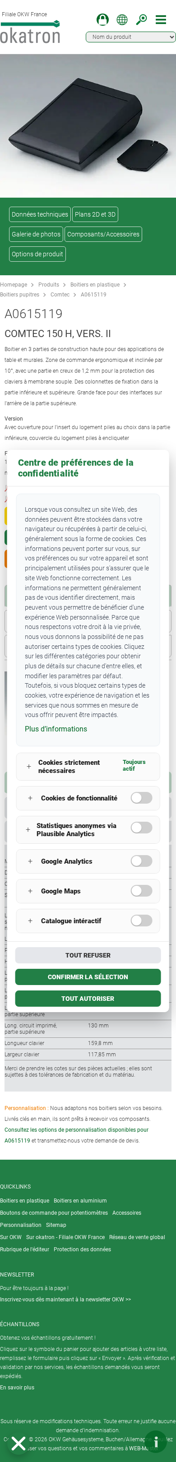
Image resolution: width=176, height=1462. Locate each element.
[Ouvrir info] (155, 1441)
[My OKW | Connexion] (103, 20)
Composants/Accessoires (103, 234)
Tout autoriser (87, 998)
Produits (48, 285)
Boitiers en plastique (95, 285)
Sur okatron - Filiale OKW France (65, 1237)
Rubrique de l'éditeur (24, 1249)
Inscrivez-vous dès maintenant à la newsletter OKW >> (65, 1299)
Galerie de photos (36, 234)
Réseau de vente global (137, 1237)
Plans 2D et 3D (95, 214)
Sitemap (56, 1225)
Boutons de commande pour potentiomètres (54, 1213)
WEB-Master (143, 1448)
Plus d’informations (56, 729)
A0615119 (94, 294)
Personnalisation (21, 1225)
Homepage (13, 285)
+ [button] (29, 766)
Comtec (60, 294)
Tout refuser (88, 955)
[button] (18, 1443)
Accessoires (126, 1213)
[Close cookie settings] (18, 1443)
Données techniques (40, 214)
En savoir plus (17, 1387)
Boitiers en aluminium (80, 1201)
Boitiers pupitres (19, 294)
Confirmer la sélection (88, 977)
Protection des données (82, 1249)
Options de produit (37, 254)
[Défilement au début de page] (128, 1441)
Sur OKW (11, 1237)
